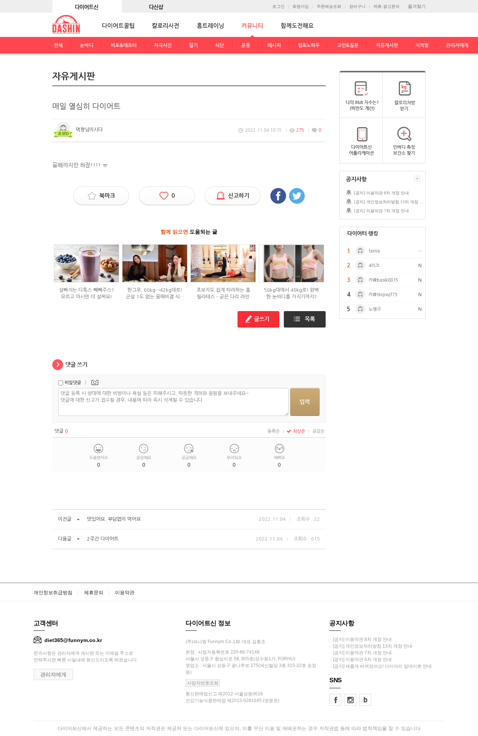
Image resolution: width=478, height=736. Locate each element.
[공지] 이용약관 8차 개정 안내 (381, 193)
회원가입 (300, 6)
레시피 (274, 45)
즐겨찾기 (417, 6)
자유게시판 (387, 45)
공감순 (318, 431)
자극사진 (163, 45)
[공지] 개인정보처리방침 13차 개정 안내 (389, 202)
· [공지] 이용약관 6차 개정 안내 (360, 659)
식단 (219, 45)
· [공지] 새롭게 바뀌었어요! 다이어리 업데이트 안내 (380, 666)
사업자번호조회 (202, 683)
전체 (58, 45)
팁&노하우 (309, 45)
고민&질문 (347, 45)
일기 (193, 45)
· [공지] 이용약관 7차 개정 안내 (360, 652)
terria (374, 251)
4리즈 (374, 265)
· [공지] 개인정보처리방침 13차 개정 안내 (370, 646)
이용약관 (124, 592)
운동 (245, 45)
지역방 (422, 45)
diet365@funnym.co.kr (73, 640)
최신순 (299, 431)
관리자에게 (457, 45)
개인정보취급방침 (53, 592)
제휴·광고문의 (386, 6)
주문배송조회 (329, 6)
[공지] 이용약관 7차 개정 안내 (381, 211)
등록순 (273, 431)
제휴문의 (93, 592)
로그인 (278, 6)
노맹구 (375, 309)
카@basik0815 (383, 280)
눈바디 (86, 45)
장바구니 (357, 6)
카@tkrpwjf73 (383, 294)
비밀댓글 (73, 382)
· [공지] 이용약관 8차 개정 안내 (360, 639)
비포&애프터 (124, 45)
